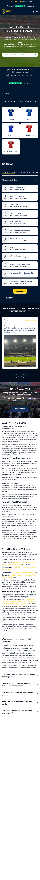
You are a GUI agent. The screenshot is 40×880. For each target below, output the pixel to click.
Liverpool (15, 562)
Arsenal (4, 564)
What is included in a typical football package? (16, 640)
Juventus (15, 572)
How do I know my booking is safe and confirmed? (17, 702)
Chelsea (34, 562)
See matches (20, 409)
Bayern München (18, 575)
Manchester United (25, 562)
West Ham (18, 564)
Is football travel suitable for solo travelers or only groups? (19, 675)
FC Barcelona (26, 567)
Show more (20, 291)
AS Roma (31, 572)
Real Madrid (17, 567)
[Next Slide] (23, 375)
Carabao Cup (9, 604)
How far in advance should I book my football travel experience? (16, 684)
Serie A (25, 602)
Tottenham (11, 564)
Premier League (30, 599)
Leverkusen (9, 577)
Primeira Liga (24, 604)
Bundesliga (5, 602)
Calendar (9, 298)
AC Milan (25, 572)
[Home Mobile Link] (7, 11)
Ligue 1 (17, 604)
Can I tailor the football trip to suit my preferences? (17, 711)
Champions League (16, 602)
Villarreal (10, 569)
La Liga (30, 602)
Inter (19, 572)
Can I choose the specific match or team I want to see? (18, 693)
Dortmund (28, 575)
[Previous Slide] (16, 375)
